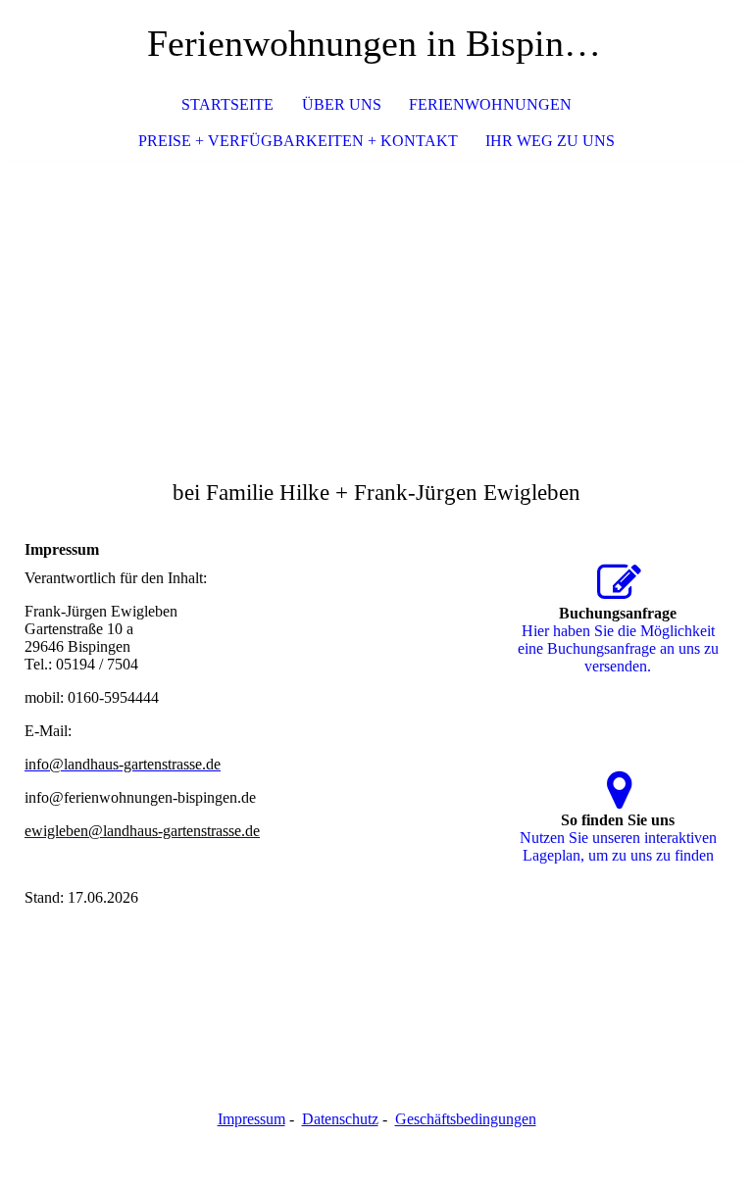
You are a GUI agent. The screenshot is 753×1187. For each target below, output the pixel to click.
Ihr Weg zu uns (550, 140)
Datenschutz (340, 1119)
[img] (376, 308)
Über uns (341, 104)
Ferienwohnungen (490, 104)
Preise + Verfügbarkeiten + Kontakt (298, 140)
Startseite (227, 104)
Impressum (251, 1119)
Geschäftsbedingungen (465, 1119)
